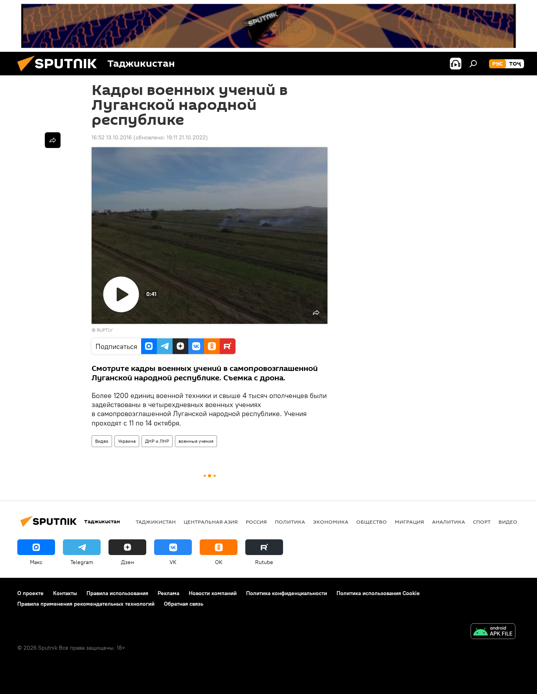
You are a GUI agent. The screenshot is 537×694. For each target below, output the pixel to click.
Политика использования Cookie (378, 593)
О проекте (30, 593)
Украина (127, 441)
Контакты (65, 593)
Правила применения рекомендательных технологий (85, 603)
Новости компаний (213, 593)
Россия (256, 521)
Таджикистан (156, 521)
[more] (53, 140)
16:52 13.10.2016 (112, 137)
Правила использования (117, 593)
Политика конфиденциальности (286, 593)
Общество (371, 521)
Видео (102, 441)
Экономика (330, 521)
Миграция (409, 521)
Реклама (168, 593)
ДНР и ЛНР (157, 441)
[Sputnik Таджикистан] (60, 73)
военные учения (195, 441)
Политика (290, 521)
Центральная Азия (211, 521)
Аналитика (448, 521)
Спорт (482, 521)
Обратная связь (183, 603)
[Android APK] (493, 632)
